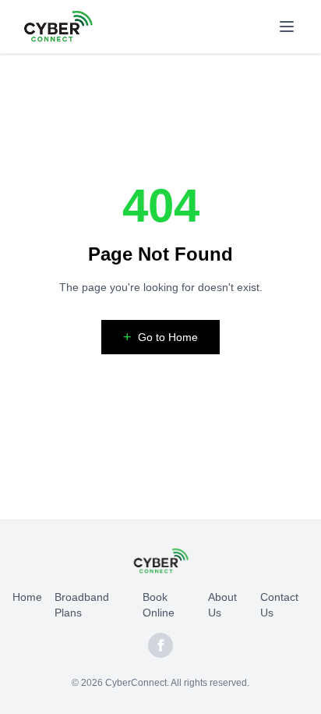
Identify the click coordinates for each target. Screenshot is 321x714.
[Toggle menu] (286, 26)
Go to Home (160, 337)
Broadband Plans (82, 605)
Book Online (159, 605)
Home (27, 597)
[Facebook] (160, 645)
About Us (222, 605)
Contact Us (279, 605)
